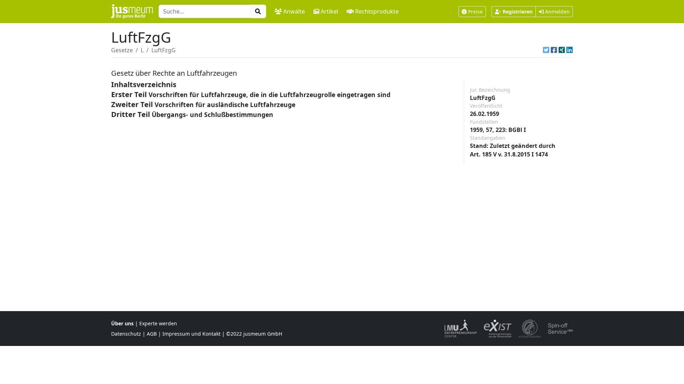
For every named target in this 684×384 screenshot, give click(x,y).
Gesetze (122, 50)
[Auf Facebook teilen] (554, 50)
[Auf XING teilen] (562, 50)
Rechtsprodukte (377, 11)
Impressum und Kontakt (191, 333)
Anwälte (294, 11)
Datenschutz (126, 333)
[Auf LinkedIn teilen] (569, 50)
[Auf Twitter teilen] (546, 50)
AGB (152, 333)
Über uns (122, 323)
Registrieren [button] (518, 11)
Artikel (329, 11)
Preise (475, 11)
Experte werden (158, 323)
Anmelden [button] (557, 11)
